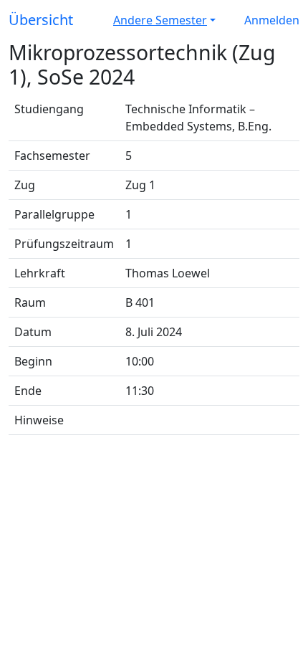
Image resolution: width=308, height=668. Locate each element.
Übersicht (41, 19)
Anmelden (271, 20)
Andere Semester (160, 20)
